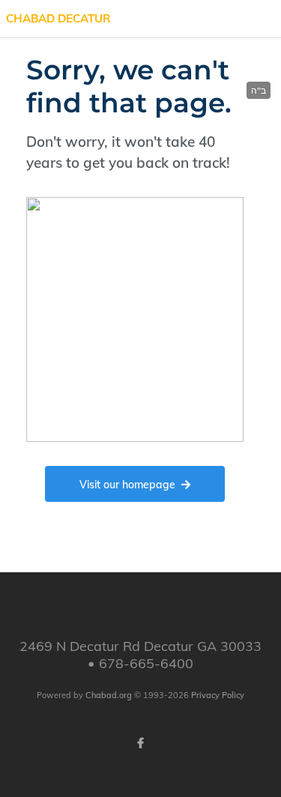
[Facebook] (141, 743)
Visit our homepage (127, 484)
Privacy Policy (217, 695)
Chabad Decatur (58, 18)
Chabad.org (108, 695)
